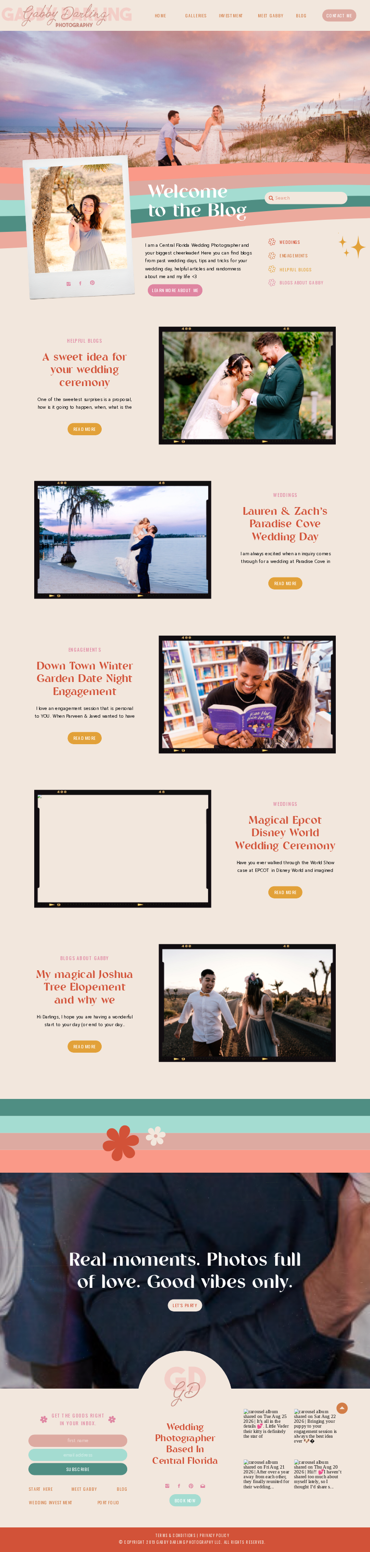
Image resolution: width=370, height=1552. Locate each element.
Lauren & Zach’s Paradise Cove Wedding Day (285, 525)
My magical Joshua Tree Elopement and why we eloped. (84, 994)
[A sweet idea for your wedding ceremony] (247, 385)
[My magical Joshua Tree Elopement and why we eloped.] (247, 1003)
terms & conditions (176, 1535)
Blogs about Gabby (84, 958)
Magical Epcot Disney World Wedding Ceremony (285, 833)
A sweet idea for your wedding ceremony (84, 370)
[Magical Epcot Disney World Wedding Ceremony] (122, 848)
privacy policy (214, 1535)
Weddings (285, 494)
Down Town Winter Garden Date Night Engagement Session (85, 685)
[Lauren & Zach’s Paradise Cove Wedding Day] (122, 540)
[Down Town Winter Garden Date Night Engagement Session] (247, 694)
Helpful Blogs (84, 340)
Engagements (84, 649)
